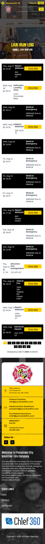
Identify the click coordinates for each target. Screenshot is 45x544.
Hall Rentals (7, 505)
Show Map (33, 68)
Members (5, 500)
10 (16, 346)
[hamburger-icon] (41, 9)
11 (20, 346)
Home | (15, 50)
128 (25, 346)
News (4, 494)
